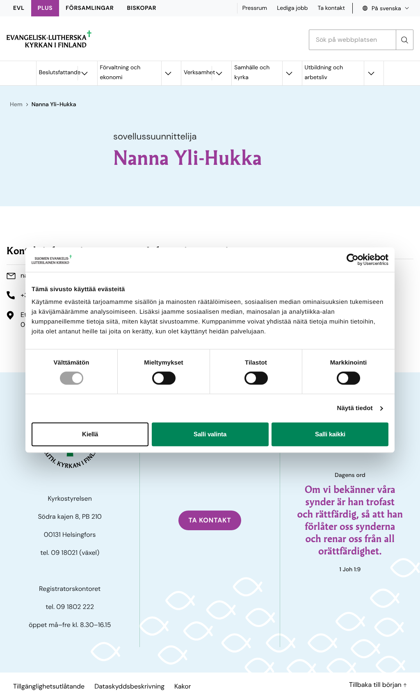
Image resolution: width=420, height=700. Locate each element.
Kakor (182, 686)
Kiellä (90, 434)
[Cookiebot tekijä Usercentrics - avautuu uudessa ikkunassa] (352, 259)
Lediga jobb (292, 8)
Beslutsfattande (58, 72)
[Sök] (404, 40)
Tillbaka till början (376, 684)
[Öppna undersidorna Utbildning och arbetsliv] (371, 73)
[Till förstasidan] (49, 39)
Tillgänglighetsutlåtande (48, 686)
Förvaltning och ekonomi (120, 72)
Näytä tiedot (355, 408)
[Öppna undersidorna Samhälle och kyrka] (289, 73)
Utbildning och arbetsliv (324, 72)
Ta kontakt (331, 8)
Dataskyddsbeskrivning (129, 686)
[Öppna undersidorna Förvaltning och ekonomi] (168, 73)
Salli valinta (210, 434)
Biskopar (142, 8)
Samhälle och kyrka (251, 72)
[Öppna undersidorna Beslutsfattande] (84, 73)
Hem (16, 104)
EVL (19, 8)
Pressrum (254, 8)
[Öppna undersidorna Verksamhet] (219, 73)
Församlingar (90, 8)
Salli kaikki (330, 434)
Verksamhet (198, 72)
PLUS (45, 8)
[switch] (164, 378)
